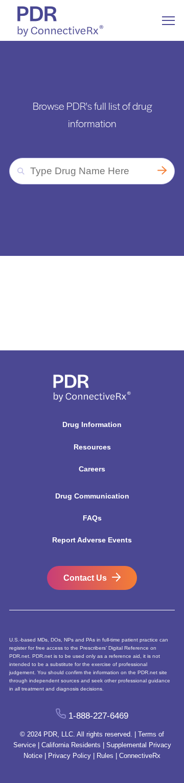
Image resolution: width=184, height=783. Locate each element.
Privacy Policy (69, 756)
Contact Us (85, 578)
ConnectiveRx (139, 756)
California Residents (71, 745)
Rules (105, 756)
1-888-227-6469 (98, 716)
